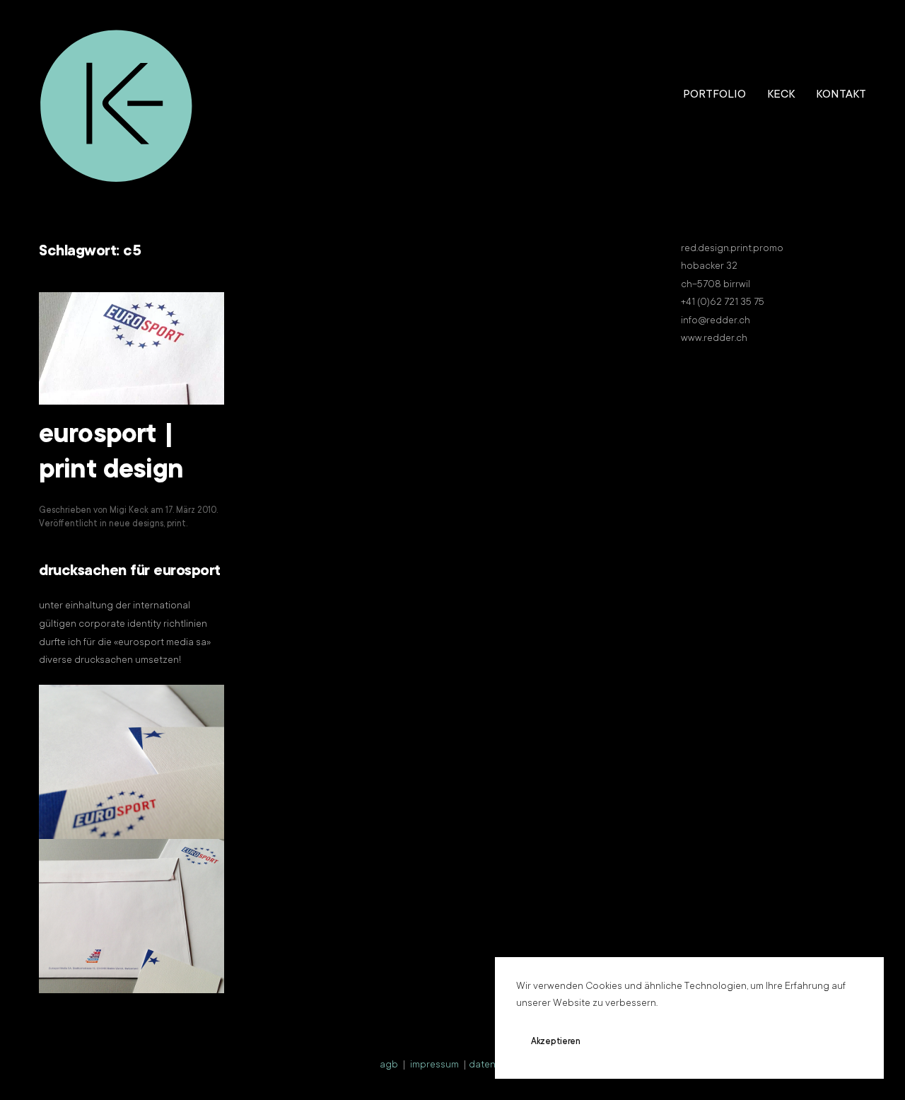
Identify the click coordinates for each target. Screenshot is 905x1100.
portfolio (714, 94)
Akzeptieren (555, 1042)
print (176, 524)
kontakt (841, 94)
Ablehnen (640, 1042)
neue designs (136, 524)
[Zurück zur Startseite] (116, 95)
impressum (434, 1065)
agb (389, 1065)
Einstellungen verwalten (747, 1042)
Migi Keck (129, 511)
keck (781, 94)
